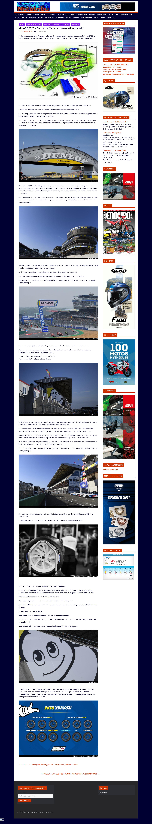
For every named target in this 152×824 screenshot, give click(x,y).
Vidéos (102, 18)
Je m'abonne (24, 800)
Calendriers (40, 14)
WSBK (109, 18)
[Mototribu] (33, 3)
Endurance (82, 14)
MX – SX (24, 18)
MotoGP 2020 (48, 25)
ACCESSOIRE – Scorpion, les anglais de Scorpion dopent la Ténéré (47, 764)
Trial (96, 18)
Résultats (60, 18)
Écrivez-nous (103, 793)
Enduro (92, 14)
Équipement (102, 14)
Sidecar (76, 18)
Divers (73, 14)
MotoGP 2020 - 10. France (61, 25)
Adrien (36, 31)
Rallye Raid (49, 18)
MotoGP (32, 18)
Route (68, 18)
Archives (29, 14)
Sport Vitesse (75, 25)
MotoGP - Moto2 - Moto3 (34, 25)
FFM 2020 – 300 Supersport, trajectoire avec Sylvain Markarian (71, 774)
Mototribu (25, 812)
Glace (17, 18)
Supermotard (86, 18)
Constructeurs (63, 14)
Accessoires (19, 14)
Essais (111, 14)
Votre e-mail (22, 793)
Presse (40, 18)
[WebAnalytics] (2, 820)
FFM (117, 14)
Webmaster (49, 812)
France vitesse (126, 14)
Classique (51, 14)
